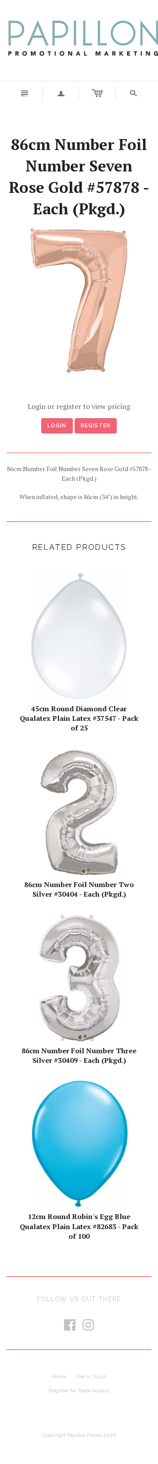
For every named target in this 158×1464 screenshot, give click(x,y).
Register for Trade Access (79, 1390)
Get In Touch (91, 1376)
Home (59, 1376)
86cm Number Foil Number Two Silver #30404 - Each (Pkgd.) (79, 889)
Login (57, 426)
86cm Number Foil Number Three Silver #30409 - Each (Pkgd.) (79, 1055)
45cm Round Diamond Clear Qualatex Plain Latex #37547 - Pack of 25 (79, 718)
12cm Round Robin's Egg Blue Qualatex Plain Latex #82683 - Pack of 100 (79, 1226)
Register (96, 426)
